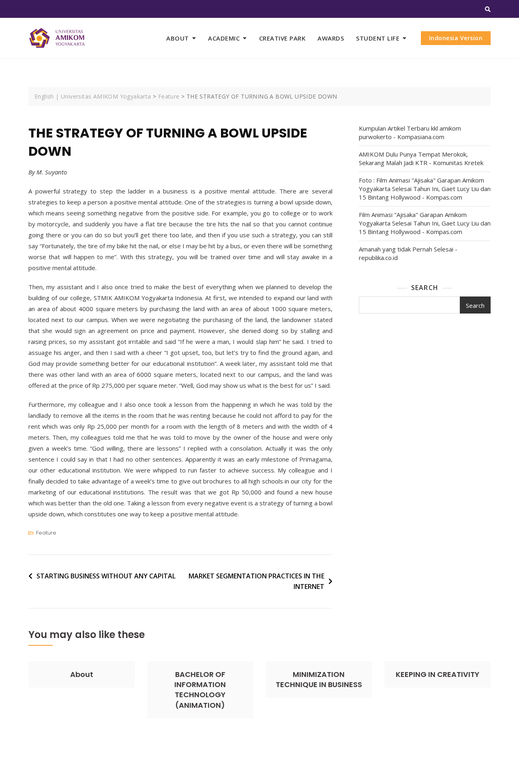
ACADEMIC (224, 38)
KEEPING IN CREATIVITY (437, 674)
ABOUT (177, 38)
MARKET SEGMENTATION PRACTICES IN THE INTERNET (256, 581)
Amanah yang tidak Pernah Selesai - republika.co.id (408, 253)
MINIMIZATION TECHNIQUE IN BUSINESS (319, 679)
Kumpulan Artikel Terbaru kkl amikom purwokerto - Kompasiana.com (410, 132)
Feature (46, 533)
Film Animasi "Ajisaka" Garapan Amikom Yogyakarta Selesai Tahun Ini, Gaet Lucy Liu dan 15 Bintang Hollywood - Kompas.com (425, 223)
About (81, 674)
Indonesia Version (456, 38)
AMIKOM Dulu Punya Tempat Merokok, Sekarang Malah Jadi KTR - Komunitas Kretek (421, 158)
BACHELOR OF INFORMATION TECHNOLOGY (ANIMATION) (200, 689)
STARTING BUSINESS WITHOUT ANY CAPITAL (106, 575)
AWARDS (330, 38)
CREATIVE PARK (282, 38)
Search (424, 287)
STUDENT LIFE (377, 38)
